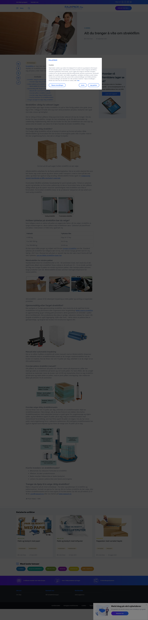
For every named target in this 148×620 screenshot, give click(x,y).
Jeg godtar (93, 85)
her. (78, 80)
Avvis (82, 85)
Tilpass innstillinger (57, 85)
